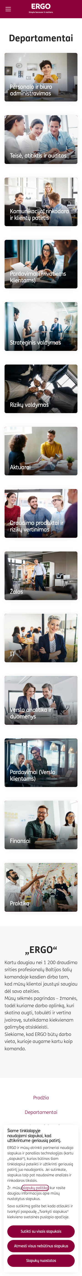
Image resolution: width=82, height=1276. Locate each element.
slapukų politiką (35, 1188)
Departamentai (41, 1112)
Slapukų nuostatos (41, 1260)
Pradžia (41, 1098)
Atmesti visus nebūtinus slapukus (41, 1246)
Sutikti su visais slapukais (41, 1231)
